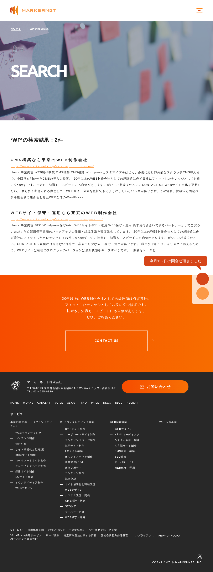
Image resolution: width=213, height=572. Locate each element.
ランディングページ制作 (30, 465)
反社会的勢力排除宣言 (114, 535)
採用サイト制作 (25, 471)
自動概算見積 (36, 529)
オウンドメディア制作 (29, 482)
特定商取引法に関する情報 (80, 535)
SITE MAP (17, 530)
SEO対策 (71, 506)
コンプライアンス (143, 535)
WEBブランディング (28, 432)
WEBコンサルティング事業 (77, 422)
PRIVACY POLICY (170, 535)
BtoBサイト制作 (25, 454)
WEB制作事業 (118, 422)
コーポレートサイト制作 (30, 460)
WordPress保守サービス (26, 535)
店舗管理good (74, 462)
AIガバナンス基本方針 (24, 539)
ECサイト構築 (24, 476)
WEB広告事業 (168, 422)
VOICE (58, 402)
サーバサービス (75, 512)
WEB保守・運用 (75, 517)
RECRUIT (133, 402)
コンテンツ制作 (25, 438)
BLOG (119, 402)
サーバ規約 (52, 535)
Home (16, 28)
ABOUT (72, 402)
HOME (14, 402)
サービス (16, 414)
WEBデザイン (24, 488)
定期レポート (73, 467)
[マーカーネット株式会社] (37, 10)
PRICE (95, 402)
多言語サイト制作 (126, 445)
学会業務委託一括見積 (103, 529)
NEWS (107, 402)
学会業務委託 (77, 529)
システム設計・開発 (77, 495)
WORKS (28, 402)
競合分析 (21, 443)
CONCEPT (43, 402)
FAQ (84, 402)
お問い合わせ (159, 387)
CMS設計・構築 (75, 500)
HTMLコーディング (127, 434)
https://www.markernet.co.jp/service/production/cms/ (52, 166)
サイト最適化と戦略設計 (30, 449)
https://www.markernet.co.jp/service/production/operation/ (57, 219)
